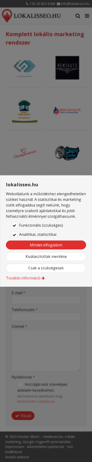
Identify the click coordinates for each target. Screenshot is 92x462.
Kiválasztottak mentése (46, 256)
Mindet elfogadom (46, 245)
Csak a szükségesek (46, 268)
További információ (23, 278)
